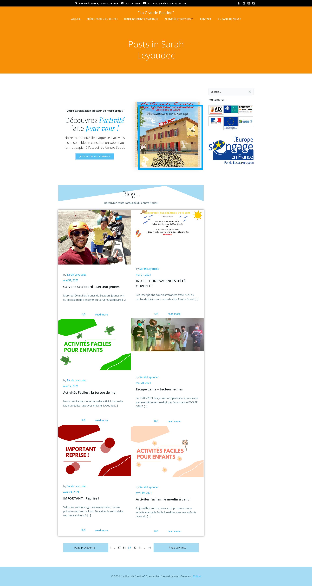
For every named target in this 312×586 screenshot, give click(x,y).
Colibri (197, 576)
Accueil (75, 18)
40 (134, 547)
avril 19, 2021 (144, 493)
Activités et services (178, 18)
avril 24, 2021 (71, 492)
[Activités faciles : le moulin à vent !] (167, 451)
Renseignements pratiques (141, 18)
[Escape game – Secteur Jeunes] (167, 334)
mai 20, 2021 (143, 383)
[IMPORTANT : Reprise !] (94, 450)
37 (119, 547)
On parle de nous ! (229, 18)
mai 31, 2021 (70, 280)
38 (124, 547)
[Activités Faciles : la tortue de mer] (94, 344)
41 (139, 547)
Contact (205, 18)
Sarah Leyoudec (76, 274)
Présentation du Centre (102, 18)
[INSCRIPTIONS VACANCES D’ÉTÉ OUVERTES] (167, 223)
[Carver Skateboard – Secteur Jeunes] (94, 237)
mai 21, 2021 (143, 274)
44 (149, 547)
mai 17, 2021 (70, 386)
